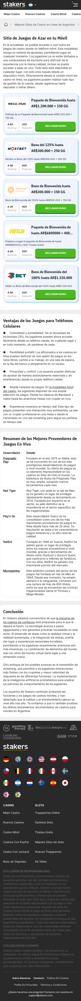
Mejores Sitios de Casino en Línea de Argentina (45, 24)
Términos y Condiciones (53, 984)
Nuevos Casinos (35, 14)
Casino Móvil (58, 14)
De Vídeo (41, 861)
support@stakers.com (40, 995)
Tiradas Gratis (44, 832)
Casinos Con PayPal (16, 842)
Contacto (38, 978)
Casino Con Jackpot (16, 851)
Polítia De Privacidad (25, 984)
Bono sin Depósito (14, 861)
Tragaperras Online (47, 812)
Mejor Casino (12, 14)
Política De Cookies (58, 978)
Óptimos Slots (44, 822)
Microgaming (11, 570)
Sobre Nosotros (21, 978)
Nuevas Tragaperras (48, 851)
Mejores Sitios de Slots (49, 842)
